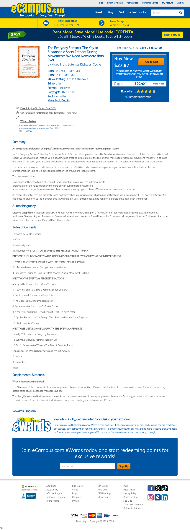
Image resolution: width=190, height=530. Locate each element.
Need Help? (81, 521)
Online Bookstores (132, 508)
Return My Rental (115, 2)
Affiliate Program (54, 493)
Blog (101, 2)
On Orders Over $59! (38, 108)
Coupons (76, 497)
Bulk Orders (77, 486)
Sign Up (123, 466)
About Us (51, 486)
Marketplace (132, 2)
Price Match (129, 489)
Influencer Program (55, 497)
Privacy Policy (129, 493)
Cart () (180, 2)
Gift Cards (103, 486)
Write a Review (28, 121)
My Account (167, 2)
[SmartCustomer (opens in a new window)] (138, 97)
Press (125, 486)
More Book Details (59, 100)
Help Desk (102, 489)
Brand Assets (52, 500)
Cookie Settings (130, 497)
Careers (76, 489)
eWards (76, 500)
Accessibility (52, 489)
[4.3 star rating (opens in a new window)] (146, 91)
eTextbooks (138, 12)
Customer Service (150, 2)
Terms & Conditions (133, 504)
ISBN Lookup (104, 493)
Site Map (127, 500)
